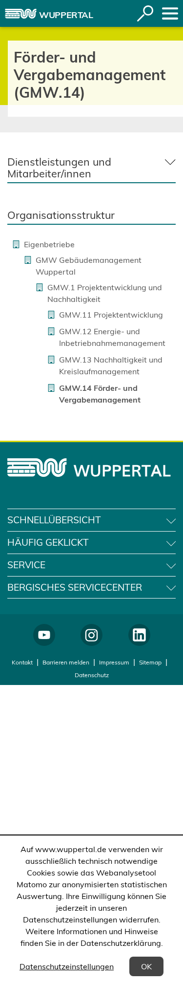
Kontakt (22, 662)
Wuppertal (66, 15)
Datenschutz (92, 675)
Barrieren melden (65, 662)
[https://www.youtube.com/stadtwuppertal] (44, 635)
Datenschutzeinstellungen (67, 966)
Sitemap (150, 662)
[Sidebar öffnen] (170, 13)
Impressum (114, 662)
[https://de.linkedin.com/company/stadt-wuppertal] (139, 635)
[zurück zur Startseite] (21, 14)
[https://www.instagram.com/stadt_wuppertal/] (91, 635)
